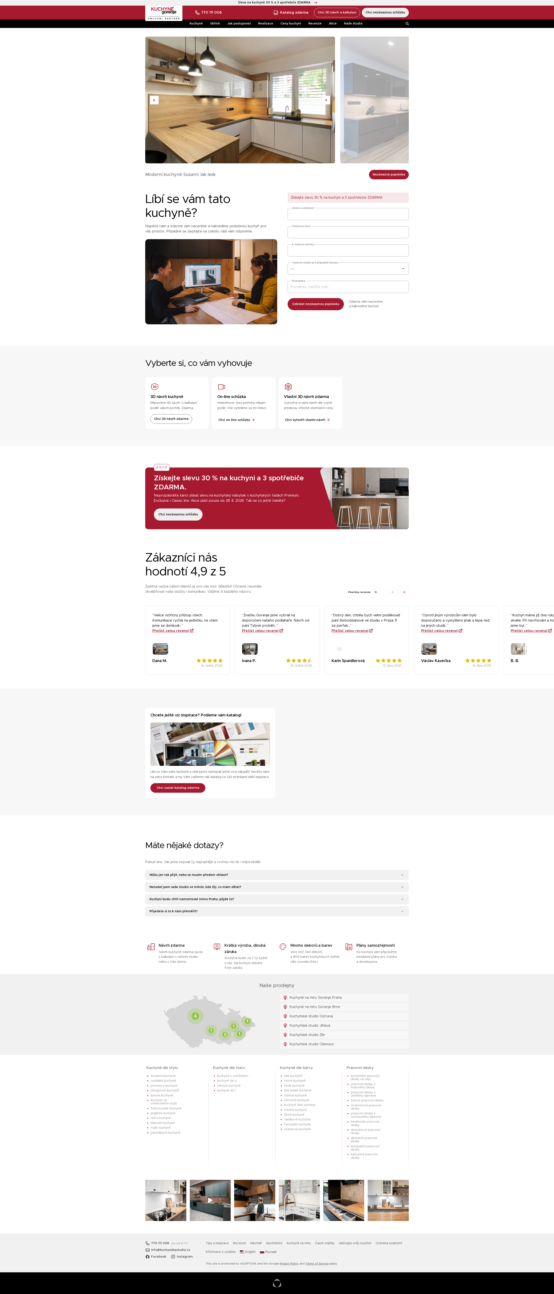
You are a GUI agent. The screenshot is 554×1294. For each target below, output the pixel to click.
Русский (271, 1251)
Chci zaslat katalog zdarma (178, 787)
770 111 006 (211, 12)
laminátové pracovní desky (365, 1131)
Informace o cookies (221, 1251)
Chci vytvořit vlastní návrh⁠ (305, 420)
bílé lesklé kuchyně (297, 1090)
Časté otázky (325, 1243)
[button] (404, 592)
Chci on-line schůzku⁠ (234, 420)
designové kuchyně (165, 1090)
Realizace (265, 23)
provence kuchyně (164, 1085)
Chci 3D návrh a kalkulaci (337, 12)
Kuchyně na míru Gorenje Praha (315, 997)
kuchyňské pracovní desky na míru (365, 1078)
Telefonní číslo (301, 226)
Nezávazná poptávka (389, 174)
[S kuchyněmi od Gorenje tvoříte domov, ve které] (254, 1200)
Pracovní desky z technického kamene (366, 1115)
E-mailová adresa (303, 244)
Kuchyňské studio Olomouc (311, 1044)
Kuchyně (196, 23)
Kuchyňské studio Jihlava (309, 1025)
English (250, 1251)
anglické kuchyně (163, 1113)
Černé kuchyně (295, 1080)
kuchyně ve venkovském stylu (164, 1102)
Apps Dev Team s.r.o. (277, 1283)
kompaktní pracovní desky (365, 1148)
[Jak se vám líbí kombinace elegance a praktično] (299, 1200)
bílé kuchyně (293, 1076)
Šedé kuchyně (294, 1085)
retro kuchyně (161, 1118)
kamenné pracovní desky (364, 1156)
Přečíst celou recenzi (170, 631)
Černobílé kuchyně (297, 1124)
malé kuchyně (161, 1127)
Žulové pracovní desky (367, 1100)
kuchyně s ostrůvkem (232, 1076)
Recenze (315, 23)
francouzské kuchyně (166, 1108)
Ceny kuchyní (290, 23)
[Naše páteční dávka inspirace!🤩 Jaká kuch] (210, 1200)
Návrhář (256, 1243)
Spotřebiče (274, 1243)
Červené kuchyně (296, 1100)
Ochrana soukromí (389, 1243)
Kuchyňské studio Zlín (306, 1035)
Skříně (215, 23)
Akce (333, 23)
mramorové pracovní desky (366, 1107)
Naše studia (353, 23)
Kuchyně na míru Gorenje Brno (314, 1007)
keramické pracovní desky (365, 1123)
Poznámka (298, 280)
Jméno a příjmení (303, 208)
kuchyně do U (227, 1080)
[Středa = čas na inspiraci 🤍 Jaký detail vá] (388, 1200)
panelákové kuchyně (165, 1132)
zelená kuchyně (295, 1095)
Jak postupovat (239, 23)
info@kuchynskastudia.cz (170, 1250)
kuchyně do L (226, 1090)
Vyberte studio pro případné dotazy (315, 262)
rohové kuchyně (229, 1085)
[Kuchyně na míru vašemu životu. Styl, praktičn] (343, 1200)
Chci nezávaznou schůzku (385, 12)
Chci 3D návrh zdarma (171, 419)
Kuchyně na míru (299, 1243)
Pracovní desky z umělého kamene (363, 1094)
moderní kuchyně (163, 1076)
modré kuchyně (295, 1110)
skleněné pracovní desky (364, 1140)
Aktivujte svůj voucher (355, 1243)
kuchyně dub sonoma (299, 1105)
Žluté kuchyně (294, 1114)
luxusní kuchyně (162, 1095)
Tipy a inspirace (217, 1243)
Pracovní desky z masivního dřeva (363, 1086)
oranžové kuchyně (297, 1129)
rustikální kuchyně (163, 1080)
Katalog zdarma (294, 12)
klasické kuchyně (163, 1123)
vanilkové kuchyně (297, 1119)
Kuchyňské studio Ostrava (310, 1016)
